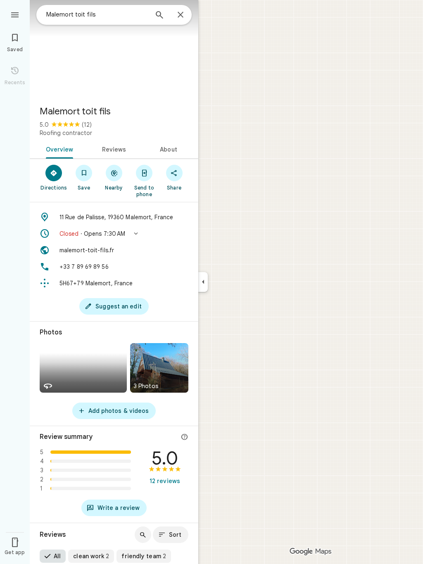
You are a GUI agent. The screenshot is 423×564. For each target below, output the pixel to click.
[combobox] (97, 14)
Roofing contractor (66, 133)
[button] (114, 233)
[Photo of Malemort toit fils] (114, 49)
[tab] (58, 149)
